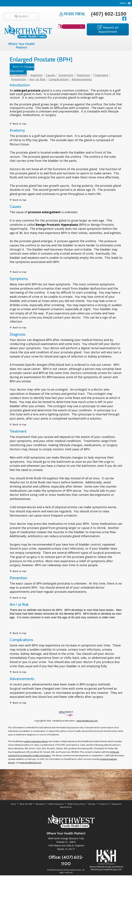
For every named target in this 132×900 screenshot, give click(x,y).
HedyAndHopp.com (112, 869)
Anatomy (36, 75)
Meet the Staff (26, 804)
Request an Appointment (108, 29)
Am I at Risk (37, 79)
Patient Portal (74, 13)
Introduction (18, 75)
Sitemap (91, 804)
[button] (123, 3)
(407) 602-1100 (108, 14)
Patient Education (56, 804)
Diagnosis (83, 75)
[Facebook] (125, 18)
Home (13, 804)
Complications (59, 79)
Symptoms (65, 75)
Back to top (19, 123)
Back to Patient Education (22, 69)
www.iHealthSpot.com (87, 720)
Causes (50, 75)
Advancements (82, 79)
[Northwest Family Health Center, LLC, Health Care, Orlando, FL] (27, 865)
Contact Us (103, 804)
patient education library (36, 741)
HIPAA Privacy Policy (76, 804)
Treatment (100, 75)
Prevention (18, 79)
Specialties (40, 804)
